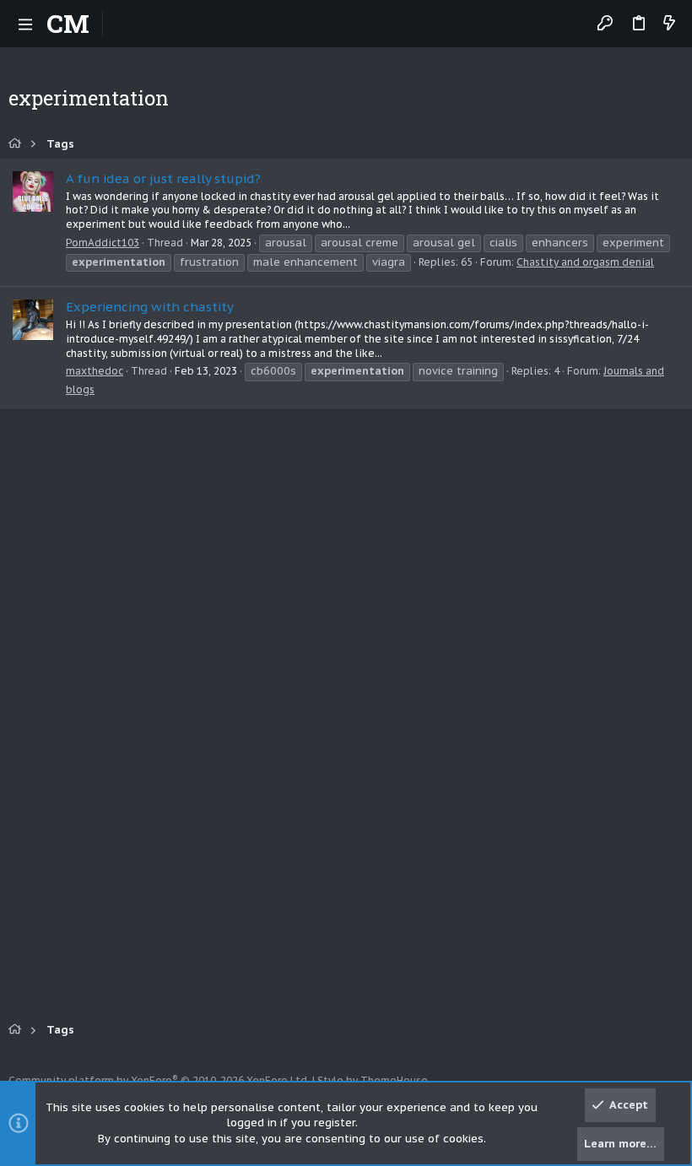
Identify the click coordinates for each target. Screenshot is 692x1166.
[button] (25, 23)
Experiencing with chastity (150, 307)
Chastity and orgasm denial (585, 262)
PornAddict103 (102, 242)
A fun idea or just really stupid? (163, 178)
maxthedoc (94, 370)
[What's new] (669, 24)
